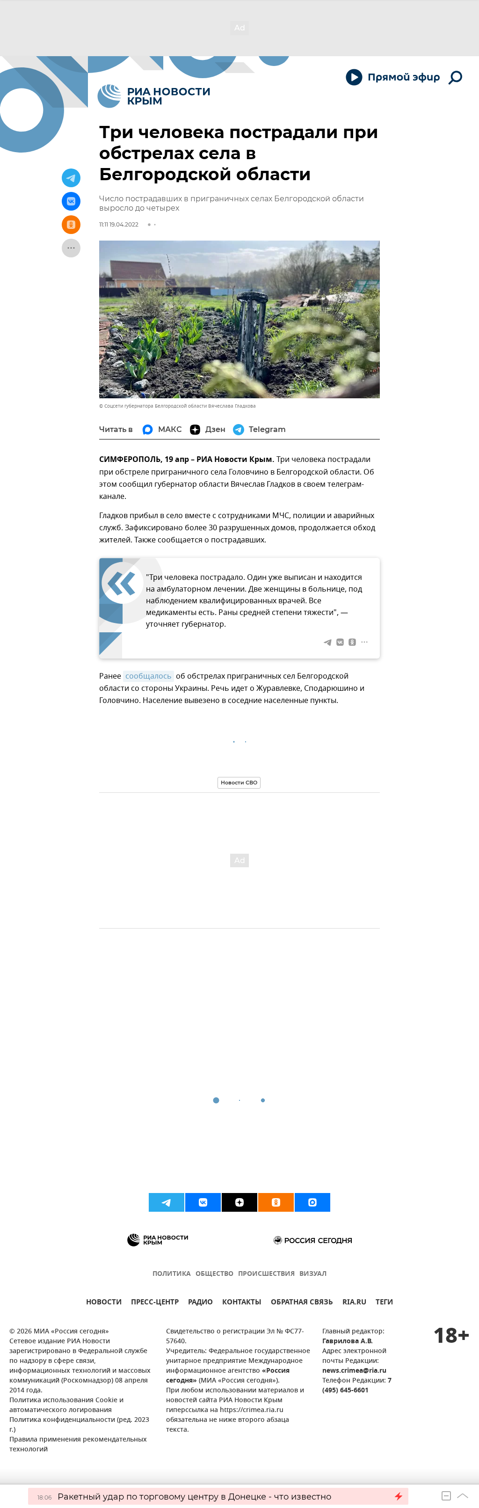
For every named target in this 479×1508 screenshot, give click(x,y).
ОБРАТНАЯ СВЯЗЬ (302, 1303)
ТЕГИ (384, 1303)
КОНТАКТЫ (241, 1303)
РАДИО (200, 1303)
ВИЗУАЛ (313, 1274)
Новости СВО (239, 782)
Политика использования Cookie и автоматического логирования (66, 1405)
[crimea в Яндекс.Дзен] (239, 1202)
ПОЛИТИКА (171, 1274)
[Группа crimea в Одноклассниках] (276, 1202)
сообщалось (148, 676)
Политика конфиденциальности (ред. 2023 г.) (79, 1425)
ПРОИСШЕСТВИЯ (266, 1274)
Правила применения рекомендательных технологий (78, 1445)
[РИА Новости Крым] (154, 96)
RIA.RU (354, 1303)
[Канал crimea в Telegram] (166, 1202)
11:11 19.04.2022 (118, 224)
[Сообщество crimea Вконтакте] (203, 1202)
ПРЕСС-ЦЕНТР (155, 1303)
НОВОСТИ (104, 1303)
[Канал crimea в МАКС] (312, 1202)
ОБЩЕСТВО (214, 1274)
